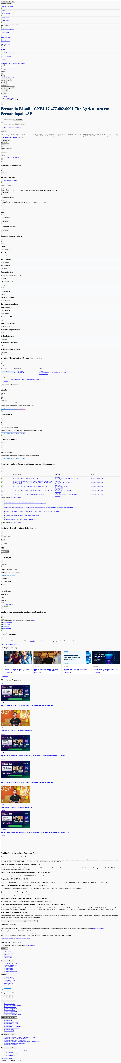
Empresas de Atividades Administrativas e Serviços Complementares (22, 1041)
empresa (4, 860)
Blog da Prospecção (9, 979)
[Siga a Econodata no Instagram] (2, 997)
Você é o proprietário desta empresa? (11, 127)
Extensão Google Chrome (10, 965)
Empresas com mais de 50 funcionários (14, 1053)
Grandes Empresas (5, 44)
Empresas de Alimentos (10, 1007)
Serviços (3, 49)
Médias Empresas (5, 41)
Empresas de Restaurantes (10, 1011)
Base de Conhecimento (10, 984)
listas (14, 620)
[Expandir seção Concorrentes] (2, 421)
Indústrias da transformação (8, 52)
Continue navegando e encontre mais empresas (12, 921)
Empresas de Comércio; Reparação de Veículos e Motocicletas (20, 1037)
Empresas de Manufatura (10, 1008)
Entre (2, 65)
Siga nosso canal (6, 683)
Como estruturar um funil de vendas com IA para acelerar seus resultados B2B (106, 670)
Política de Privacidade (7, 1058)
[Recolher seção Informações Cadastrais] (2, 169)
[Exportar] (2, 154)
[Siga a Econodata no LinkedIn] (5, 997)
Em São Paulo (6, 624)
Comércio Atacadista (6, 56)
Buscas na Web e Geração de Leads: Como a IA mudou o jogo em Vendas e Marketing (17, 670)
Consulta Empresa (5, 20)
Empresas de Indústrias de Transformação (15, 1040)
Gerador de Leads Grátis (7, 6)
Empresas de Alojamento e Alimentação (14, 1043)
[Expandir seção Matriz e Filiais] (2, 362)
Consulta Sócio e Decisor (7, 24)
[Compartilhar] (2, 150)
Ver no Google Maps (6, 604)
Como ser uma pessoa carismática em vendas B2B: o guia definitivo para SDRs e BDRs (46, 670)
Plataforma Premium (9, 953)
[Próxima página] (16, 497)
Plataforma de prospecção (7, 29)
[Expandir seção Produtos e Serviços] (2, 446)
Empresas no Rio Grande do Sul (12, 1026)
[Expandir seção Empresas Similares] (2, 468)
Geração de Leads (8, 981)
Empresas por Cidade (9, 1055)
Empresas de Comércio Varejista (12, 1005)
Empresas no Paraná (9, 1025)
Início (5, 96)
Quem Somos (7, 951)
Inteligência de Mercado (10, 983)
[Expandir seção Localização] (2, 561)
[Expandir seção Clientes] (2, 397)
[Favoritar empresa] (2, 147)
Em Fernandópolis (7, 622)
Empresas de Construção (10, 1013)
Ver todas (16, 24)
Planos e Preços (8, 956)
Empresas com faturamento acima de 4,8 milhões (16, 1051)
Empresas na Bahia (9, 1029)
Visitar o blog (4, 676)
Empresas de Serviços (9, 1004)
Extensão (3, 10)
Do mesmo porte (6, 628)
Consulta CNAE (5, 17)
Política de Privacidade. (98, 928)
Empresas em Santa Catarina (11, 1028)
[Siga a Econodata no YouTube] (11, 997)
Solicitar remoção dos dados (8, 938)
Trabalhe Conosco (8, 957)
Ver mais (3, 142)
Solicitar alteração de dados (23, 938)
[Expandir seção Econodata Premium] (2, 638)
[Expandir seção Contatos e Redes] (2, 532)
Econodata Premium (29, 945)
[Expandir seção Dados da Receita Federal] (2, 240)
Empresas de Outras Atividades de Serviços (15, 1038)
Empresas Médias (8, 1052)
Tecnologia (3, 59)
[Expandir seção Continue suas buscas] (2, 616)
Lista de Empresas (5, 13)
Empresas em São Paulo (10, 1020)
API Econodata (5, 32)
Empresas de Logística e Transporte (13, 1014)
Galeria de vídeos (8, 977)
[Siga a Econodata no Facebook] (8, 997)
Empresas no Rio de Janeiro (11, 1023)
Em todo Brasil (6, 626)
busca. (33, 620)
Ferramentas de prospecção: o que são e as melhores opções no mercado (75, 670)
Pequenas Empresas (6, 37)
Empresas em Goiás (9, 1031)
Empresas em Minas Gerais (11, 1022)
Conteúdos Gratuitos (9, 980)
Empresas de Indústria (9, 1010)
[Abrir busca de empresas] (2, 73)
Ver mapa (3, 606)
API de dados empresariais (10, 137)
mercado (32, 641)
